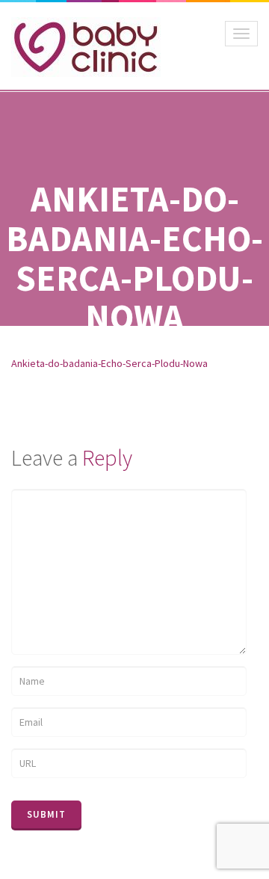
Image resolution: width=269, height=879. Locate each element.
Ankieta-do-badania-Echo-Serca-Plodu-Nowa (109, 363)
